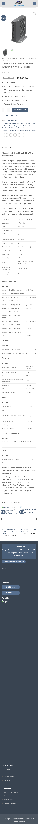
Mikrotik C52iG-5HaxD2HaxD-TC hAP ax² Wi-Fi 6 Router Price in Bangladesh (17, 128)
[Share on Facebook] (7, 135)
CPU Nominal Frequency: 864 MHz (16, 123)
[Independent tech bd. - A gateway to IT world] (19, 3)
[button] (3, 4)
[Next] (33, 29)
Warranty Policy (9, 776)
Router (23, 58)
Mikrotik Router (12, 120)
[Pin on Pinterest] (18, 135)
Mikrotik (21, 477)
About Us (7, 769)
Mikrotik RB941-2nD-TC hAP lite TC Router (28, 531)
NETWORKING (13, 58)
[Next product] (3, 73)
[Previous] (5, 29)
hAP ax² (18, 479)
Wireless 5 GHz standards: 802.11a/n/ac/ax (23, 130)
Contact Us (7, 780)
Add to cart (20, 110)
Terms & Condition (10, 803)
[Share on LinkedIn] (22, 135)
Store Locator (8, 773)
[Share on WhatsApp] (3, 135)
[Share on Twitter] (11, 135)
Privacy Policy (8, 799)
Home (4, 58)
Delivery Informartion (11, 792)
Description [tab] (6, 148)
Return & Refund (9, 796)
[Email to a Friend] (15, 135)
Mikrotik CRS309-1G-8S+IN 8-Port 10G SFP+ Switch (10, 532)
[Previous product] (7, 73)
